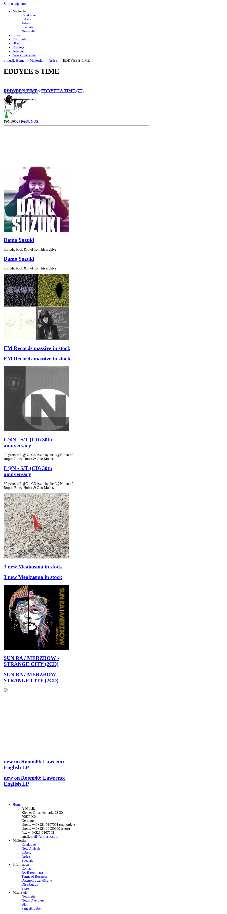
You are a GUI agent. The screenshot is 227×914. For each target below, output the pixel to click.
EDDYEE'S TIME (21, 90)
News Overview (24, 55)
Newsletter (29, 31)
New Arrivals (31, 848)
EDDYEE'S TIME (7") (62, 90)
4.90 (8, 99)
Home (17, 804)
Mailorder (36, 60)
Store (16, 35)
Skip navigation (15, 4)
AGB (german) (32, 872)
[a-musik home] (68, 88)
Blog (16, 43)
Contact (27, 868)
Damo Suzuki (19, 240)
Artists (26, 23)
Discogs (18, 47)
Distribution (21, 39)
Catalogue (29, 15)
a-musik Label (31, 908)
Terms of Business (34, 876)
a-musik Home (14, 60)
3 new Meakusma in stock (33, 567)
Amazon (19, 51)
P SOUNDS (29, 121)
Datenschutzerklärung (37, 880)
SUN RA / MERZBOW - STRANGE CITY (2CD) (31, 661)
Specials (27, 27)
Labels (26, 19)
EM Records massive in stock (37, 348)
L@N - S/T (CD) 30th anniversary (28, 442)
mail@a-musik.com (44, 836)
